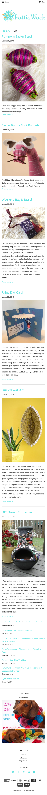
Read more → (7, 114)
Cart (43, 2)
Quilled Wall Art (13, 390)
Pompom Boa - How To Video (14, 660)
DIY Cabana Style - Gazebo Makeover (17, 630)
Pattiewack (30, 790)
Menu (6, 2)
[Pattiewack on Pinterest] (23, 772)
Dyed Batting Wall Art (10, 678)
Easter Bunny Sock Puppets (20, 125)
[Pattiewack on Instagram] (28, 772)
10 (37, 621)
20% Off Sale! (23, 697)
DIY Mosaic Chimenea (17, 512)
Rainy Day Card (12, 292)
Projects (6, 30)
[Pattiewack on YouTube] (34, 772)
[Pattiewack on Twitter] (13, 772)
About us (23, 758)
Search (23, 755)
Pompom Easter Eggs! (17, 36)
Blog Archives (23, 761)
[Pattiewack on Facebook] (18, 772)
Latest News (24, 693)
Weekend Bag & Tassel (17, 199)
